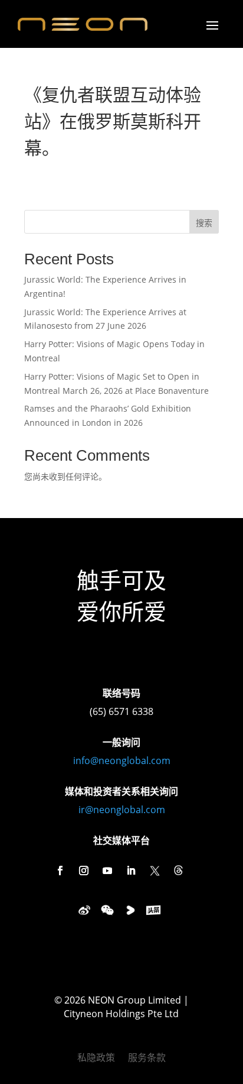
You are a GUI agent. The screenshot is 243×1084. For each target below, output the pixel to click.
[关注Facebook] (60, 870)
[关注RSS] (178, 870)
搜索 (204, 222)
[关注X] (154, 870)
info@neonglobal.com (121, 760)
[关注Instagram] (83, 870)
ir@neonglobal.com (121, 809)
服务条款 (147, 1058)
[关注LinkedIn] (130, 870)
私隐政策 (96, 1058)
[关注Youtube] (107, 870)
